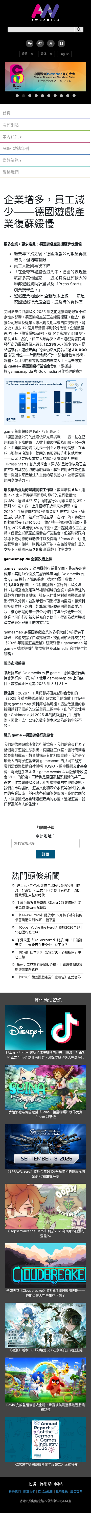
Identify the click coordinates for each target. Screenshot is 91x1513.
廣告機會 (76, 1491)
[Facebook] (61, 43)
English (64, 54)
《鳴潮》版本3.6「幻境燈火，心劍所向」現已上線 (46, 1350)
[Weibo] (40, 43)
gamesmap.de (20, 371)
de (40, 295)
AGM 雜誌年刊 (16, 148)
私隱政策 (62, 1491)
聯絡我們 (11, 172)
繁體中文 (27, 54)
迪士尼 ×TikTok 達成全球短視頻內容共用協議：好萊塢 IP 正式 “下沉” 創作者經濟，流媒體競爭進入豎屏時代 (47, 890)
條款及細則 (45, 1491)
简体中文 (46, 54)
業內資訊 (11, 136)
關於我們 (29, 1491)
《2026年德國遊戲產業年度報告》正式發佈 (49, 977)
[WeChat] (29, 43)
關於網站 (11, 124)
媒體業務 (11, 160)
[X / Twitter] (51, 43)
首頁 (7, 113)
